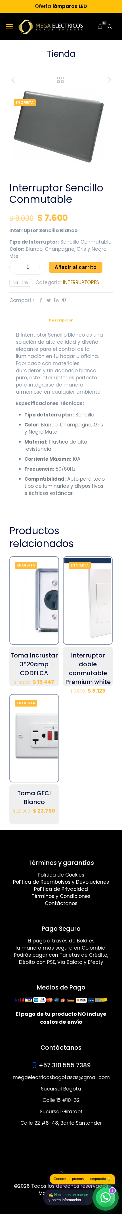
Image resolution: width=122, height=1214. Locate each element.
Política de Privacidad (61, 889)
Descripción (61, 320)
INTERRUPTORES (81, 282)
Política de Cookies (61, 874)
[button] (102, 97)
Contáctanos (61, 903)
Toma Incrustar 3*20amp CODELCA (34, 664)
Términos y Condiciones (61, 896)
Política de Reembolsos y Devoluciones (61, 882)
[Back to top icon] (61, 1172)
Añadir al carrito (76, 267)
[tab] (61, 320)
